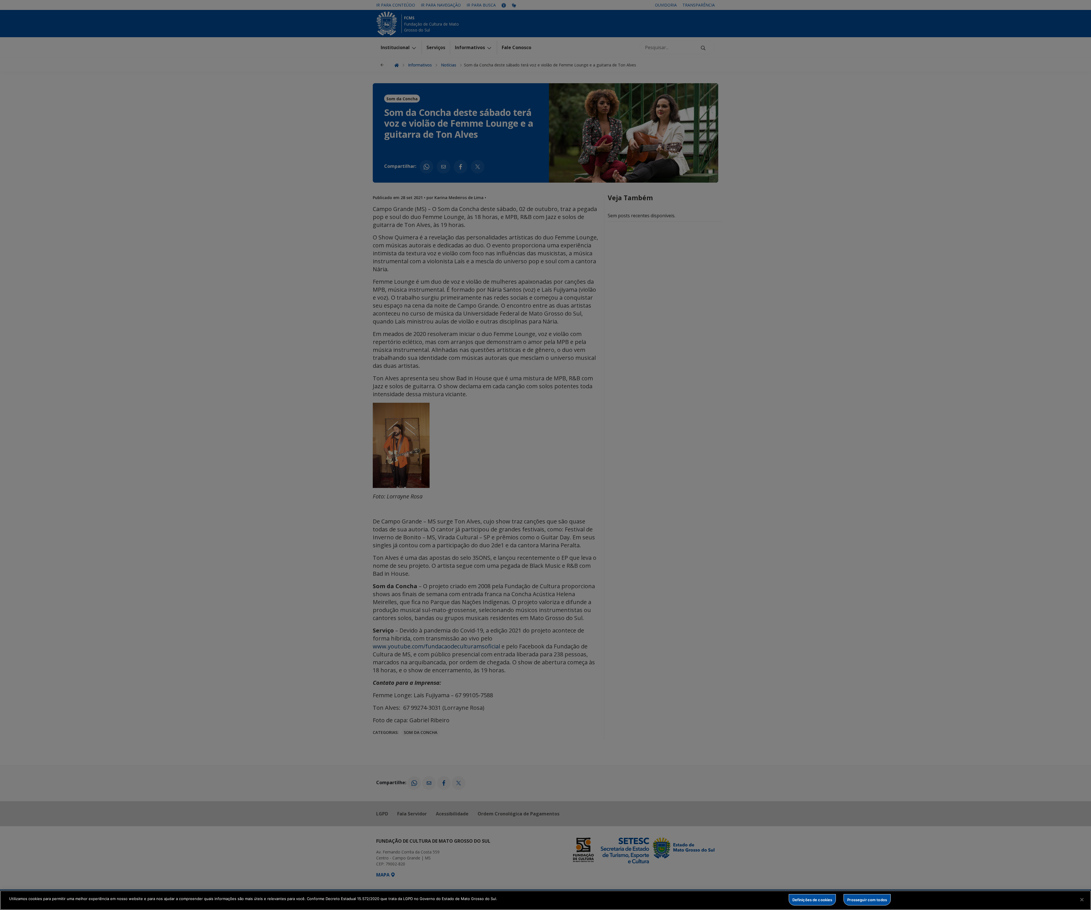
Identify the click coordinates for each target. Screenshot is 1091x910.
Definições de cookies (812, 899)
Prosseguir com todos (867, 899)
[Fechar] (1082, 899)
